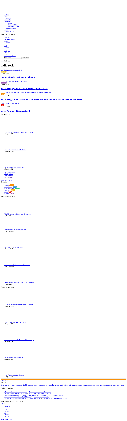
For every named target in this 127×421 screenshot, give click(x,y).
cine (25, 384)
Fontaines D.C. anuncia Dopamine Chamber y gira (19, 340)
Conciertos (7, 18)
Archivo (6, 41)
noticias (3, 94)
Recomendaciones (13, 26)
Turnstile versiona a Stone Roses (14, 167)
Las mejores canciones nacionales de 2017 (55, 398)
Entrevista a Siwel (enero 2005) (13, 247)
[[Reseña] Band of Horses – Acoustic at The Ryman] (11, 281)
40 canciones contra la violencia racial (40, 392)
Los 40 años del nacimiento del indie (18, 77)
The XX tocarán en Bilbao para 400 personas (17, 214)
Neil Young (104, 385)
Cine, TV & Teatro (10, 28)
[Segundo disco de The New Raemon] (14, 228)
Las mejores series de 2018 (41, 397)
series (109, 385)
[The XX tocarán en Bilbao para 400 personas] (14, 212)
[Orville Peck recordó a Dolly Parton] (14, 148)
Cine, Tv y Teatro (9, 188)
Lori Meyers (92, 385)
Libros (6, 30)
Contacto (7, 43)
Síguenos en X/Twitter (7, 180)
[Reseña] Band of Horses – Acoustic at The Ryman (19, 282)
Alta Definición (9, 31)
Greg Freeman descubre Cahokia (14, 375)
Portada (6, 38)
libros (78, 385)
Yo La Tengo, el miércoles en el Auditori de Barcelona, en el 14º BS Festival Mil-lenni (41, 99)
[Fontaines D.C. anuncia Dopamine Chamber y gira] (14, 338)
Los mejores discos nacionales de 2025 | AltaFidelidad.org (21, 395)
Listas (10, 23)
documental (41, 385)
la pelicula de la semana (69, 385)
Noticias (6, 15)
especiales (4, 71)
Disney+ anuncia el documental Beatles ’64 (17, 265)
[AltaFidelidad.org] (24, 11)
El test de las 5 (48, 385)
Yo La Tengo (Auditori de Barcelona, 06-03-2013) (24, 88)
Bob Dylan (11, 385)
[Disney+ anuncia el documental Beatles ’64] (14, 263)
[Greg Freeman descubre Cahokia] (14, 373)
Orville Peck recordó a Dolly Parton (15, 150)
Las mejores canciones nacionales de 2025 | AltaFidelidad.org (22, 398)
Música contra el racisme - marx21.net (15, 393)
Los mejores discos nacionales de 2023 (52, 395)
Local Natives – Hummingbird (15, 111)
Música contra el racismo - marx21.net (15, 392)
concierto (30, 385)
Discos (6, 16)
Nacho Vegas (99, 385)
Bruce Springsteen (18, 385)
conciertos (4, 83)
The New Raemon (116, 385)
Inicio (2, 61)
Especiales (7, 21)
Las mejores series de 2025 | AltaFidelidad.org (18, 397)
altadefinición (8, 187)
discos (2, 105)
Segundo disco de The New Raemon (15, 229)
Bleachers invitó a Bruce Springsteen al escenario (18, 132)
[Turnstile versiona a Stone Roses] (14, 165)
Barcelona (4, 385)
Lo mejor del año (13, 25)
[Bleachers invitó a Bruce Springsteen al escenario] (14, 130)
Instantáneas (57, 385)
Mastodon (7, 406)
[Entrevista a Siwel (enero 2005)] (13, 245)
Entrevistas (7, 20)
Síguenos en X (5, 380)
